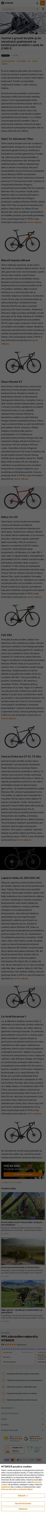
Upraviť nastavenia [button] (23, 1504)
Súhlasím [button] (23, 1495)
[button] (5, 1487)
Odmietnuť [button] (23, 1509)
